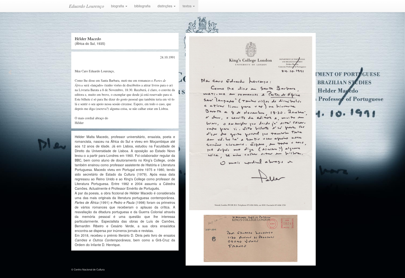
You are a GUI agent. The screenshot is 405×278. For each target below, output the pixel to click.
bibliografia (142, 6)
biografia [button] (118, 6)
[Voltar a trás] (10, 71)
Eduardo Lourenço (86, 6)
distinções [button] (165, 6)
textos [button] (187, 6)
